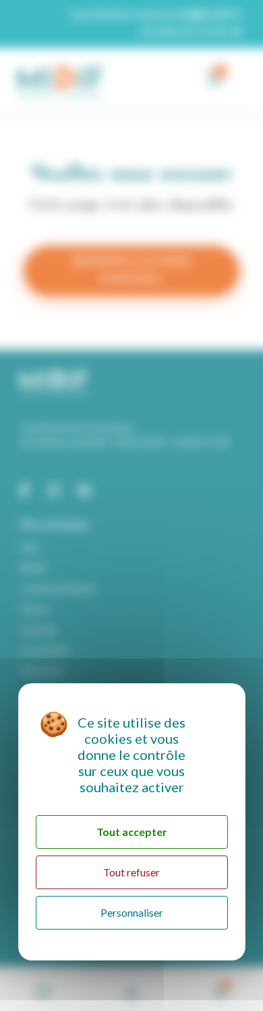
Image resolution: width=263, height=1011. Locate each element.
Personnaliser (131, 912)
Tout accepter (131, 831)
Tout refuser (131, 872)
